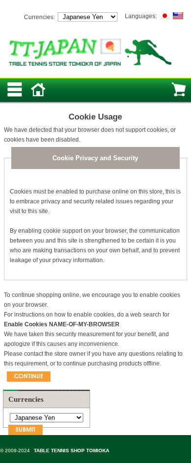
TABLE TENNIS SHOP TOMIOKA (71, 450)
